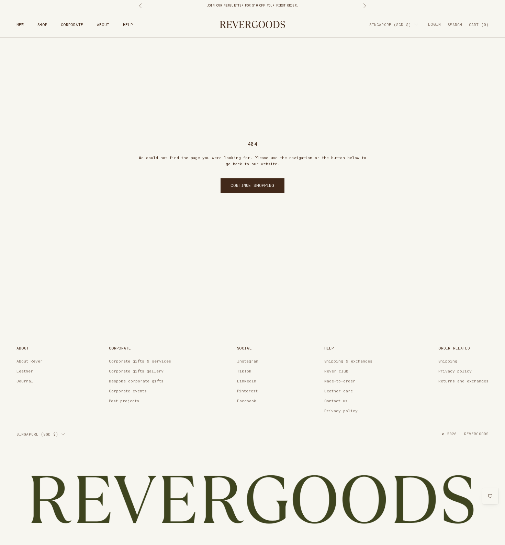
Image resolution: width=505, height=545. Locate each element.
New (20, 24)
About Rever (29, 361)
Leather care (338, 390)
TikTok (244, 371)
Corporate (72, 24)
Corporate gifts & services (140, 361)
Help (127, 24)
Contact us (336, 400)
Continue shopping (252, 185)
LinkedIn (246, 380)
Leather (24, 371)
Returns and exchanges (463, 380)
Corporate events (128, 390)
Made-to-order (339, 380)
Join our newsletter (225, 5)
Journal (24, 380)
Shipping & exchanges (348, 361)
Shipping (447, 361)
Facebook (246, 400)
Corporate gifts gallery (136, 371)
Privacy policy (341, 410)
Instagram (247, 361)
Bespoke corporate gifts (136, 380)
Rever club (336, 371)
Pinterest (247, 390)
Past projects (124, 400)
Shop (42, 24)
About (103, 24)
